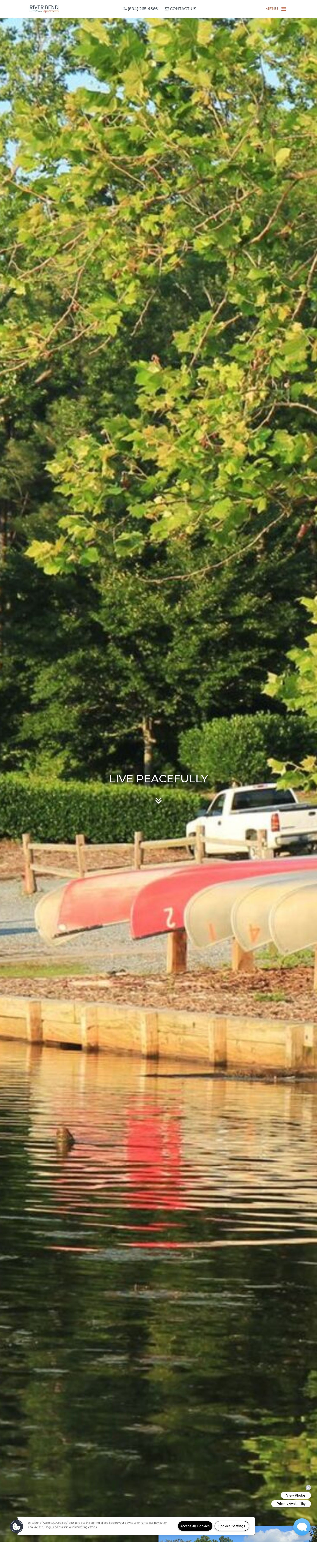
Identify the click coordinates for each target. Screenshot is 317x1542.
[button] (17, 1526)
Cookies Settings (231, 1526)
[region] (136, 1526)
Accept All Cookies (195, 1526)
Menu (271, 8)
